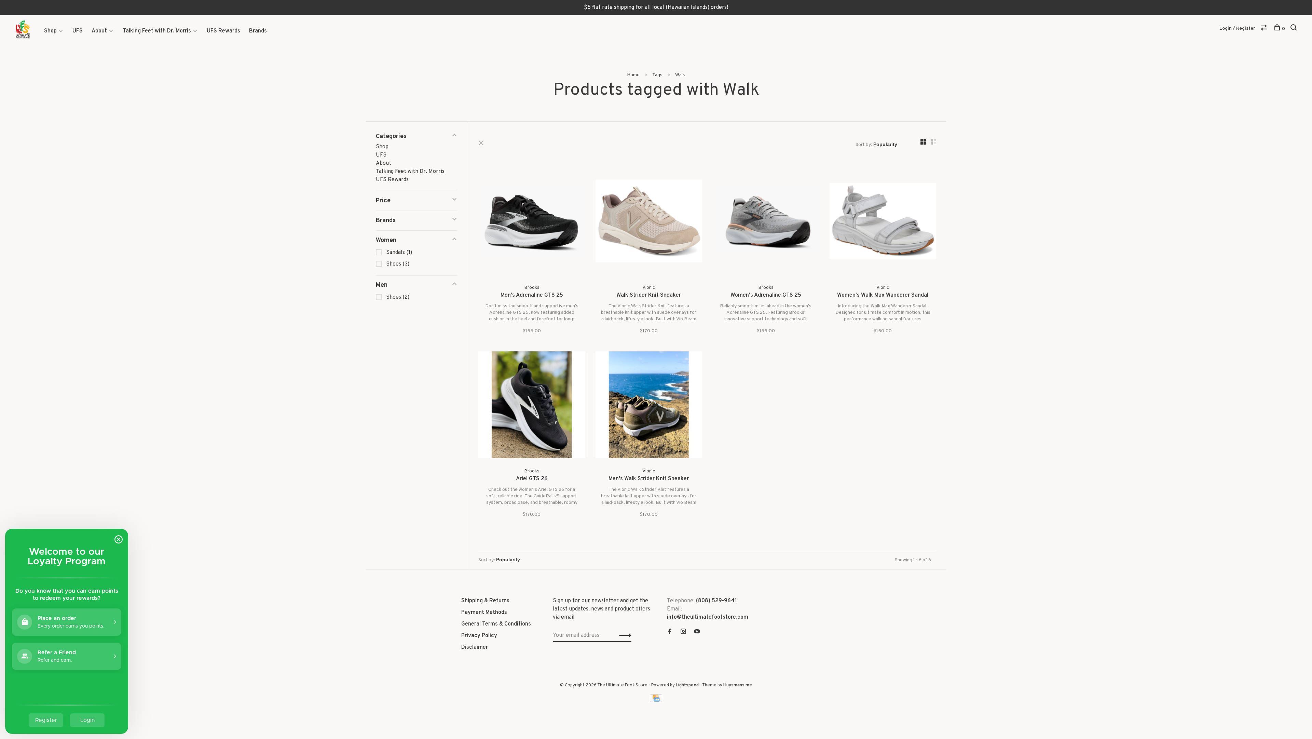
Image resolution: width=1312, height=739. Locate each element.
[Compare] (1265, 29)
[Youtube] (697, 632)
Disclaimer (474, 647)
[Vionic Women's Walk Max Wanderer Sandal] (883, 222)
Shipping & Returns (485, 600)
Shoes (397, 264)
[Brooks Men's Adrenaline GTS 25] (531, 222)
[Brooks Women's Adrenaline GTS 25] (765, 222)
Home (633, 75)
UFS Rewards (223, 31)
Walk (680, 75)
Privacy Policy (479, 635)
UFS (77, 31)
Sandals (399, 252)
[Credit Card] (656, 700)
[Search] (1294, 29)
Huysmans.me (737, 685)
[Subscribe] (623, 635)
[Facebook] (669, 632)
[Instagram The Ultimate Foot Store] (683, 632)
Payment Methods (484, 612)
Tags (657, 75)
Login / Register (1237, 28)
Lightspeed (687, 685)
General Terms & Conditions (496, 624)
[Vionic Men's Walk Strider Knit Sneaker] (649, 406)
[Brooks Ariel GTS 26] (531, 406)
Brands (258, 31)
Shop (50, 31)
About (99, 31)
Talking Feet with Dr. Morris (157, 31)
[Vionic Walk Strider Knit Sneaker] (649, 222)
